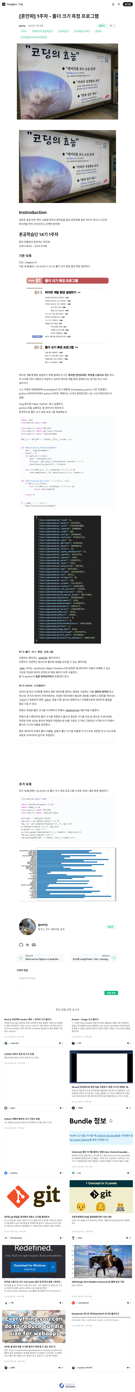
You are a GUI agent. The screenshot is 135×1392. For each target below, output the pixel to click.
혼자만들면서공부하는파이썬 (34, 37)
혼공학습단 (63, 31)
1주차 (23, 31)
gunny (22, 25)
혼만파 (98, 31)
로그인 (128, 4)
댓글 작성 (111, 993)
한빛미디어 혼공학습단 (42, 31)
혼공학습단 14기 (81, 31)
